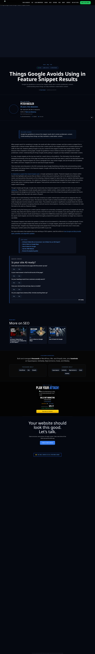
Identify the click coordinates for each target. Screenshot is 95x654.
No (19, 269)
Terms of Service (58, 653)
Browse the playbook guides (30, 251)
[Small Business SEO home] (10, 3)
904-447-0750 (75, 2)
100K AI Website (26, 2)
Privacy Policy (51, 653)
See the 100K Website (28, 248)
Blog (50, 2)
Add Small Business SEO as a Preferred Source (47, 454)
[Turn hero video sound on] (91, 117)
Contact (69, 2)
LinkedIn (34, 116)
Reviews (55, 2)
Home (44, 64)
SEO (32, 2)
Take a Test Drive (85, 2)
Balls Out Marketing (31, 112)
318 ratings (51, 403)
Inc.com (40, 116)
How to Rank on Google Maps (30, 244)
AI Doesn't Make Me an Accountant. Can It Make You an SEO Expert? (41, 242)
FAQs (59, 2)
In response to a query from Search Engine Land (25, 174)
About (63, 2)
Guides (46, 2)
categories (14, 190)
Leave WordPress (39, 2)
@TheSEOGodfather (25, 116)
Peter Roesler (43, 90)
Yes (14, 269)
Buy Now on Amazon (47, 411)
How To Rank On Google (29, 246)
